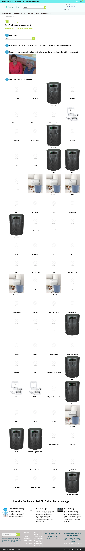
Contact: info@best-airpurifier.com (28, 538)
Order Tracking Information (38, 544)
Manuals (38, 13)
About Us (26, 532)
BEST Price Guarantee (37, 533)
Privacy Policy (19, 536)
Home (7, 16)
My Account (76, 1)
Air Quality (16, 13)
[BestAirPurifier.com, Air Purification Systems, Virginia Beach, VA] (73, 546)
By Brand (23, 13)
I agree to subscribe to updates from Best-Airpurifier (12, 536)
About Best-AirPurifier (46, 13)
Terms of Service (28, 543)
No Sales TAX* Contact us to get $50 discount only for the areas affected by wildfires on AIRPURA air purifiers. (21, 1)
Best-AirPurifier (10, 549)
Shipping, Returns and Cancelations (38, 537)
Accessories (31, 13)
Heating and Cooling (7, 13)
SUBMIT (17, 534)
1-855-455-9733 (71, 6)
